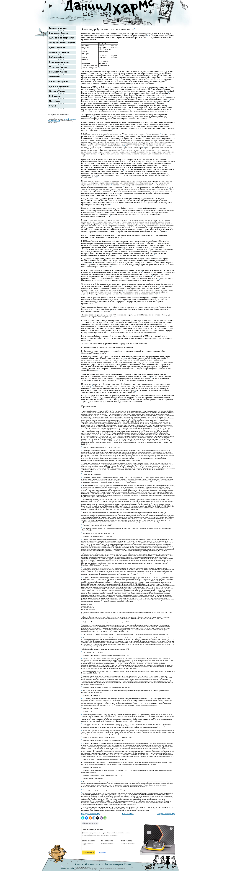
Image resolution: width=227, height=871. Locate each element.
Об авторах (89, 864)
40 (121, 328)
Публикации (55, 96)
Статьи (52, 106)
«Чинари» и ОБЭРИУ (59, 52)
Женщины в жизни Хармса (62, 43)
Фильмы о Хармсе (58, 67)
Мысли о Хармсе (57, 91)
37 (159, 293)
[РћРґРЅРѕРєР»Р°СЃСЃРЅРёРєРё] (90, 818)
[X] (97, 818)
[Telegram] (94, 818)
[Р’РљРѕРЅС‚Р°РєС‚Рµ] (86, 818)
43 (125, 358)
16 (123, 171)
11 (112, 129)
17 (97, 176)
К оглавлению (127, 814)
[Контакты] (171, 10)
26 (166, 240)
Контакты (99, 864)
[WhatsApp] (105, 818)
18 (111, 184)
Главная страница (57, 28)
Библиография (56, 57)
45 (150, 378)
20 (169, 188)
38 (110, 310)
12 (160, 133)
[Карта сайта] (171, 4)
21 (117, 190)
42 (106, 352)
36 (122, 291)
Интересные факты (58, 81)
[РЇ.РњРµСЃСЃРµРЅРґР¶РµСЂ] (82, 818)
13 (142, 137)
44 (97, 370)
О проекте (79, 864)
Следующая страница (166, 814)
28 (154, 254)
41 (156, 332)
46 (92, 385)
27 (122, 248)
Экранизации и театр (59, 62)
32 (152, 275)
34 (122, 285)
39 (90, 324)
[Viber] (101, 818)
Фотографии (55, 77)
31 (142, 272)
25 (166, 231)
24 (110, 215)
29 (91, 262)
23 (110, 204)
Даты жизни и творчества (61, 38)
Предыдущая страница (90, 814)
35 (159, 287)
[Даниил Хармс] (114, 9)
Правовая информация (114, 864)
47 (90, 387)
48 (135, 391)
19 (123, 186)
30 (111, 266)
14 (124, 145)
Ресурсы (127, 864)
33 (159, 279)
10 (91, 116)
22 (119, 194)
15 (144, 147)
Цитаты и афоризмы (59, 86)
